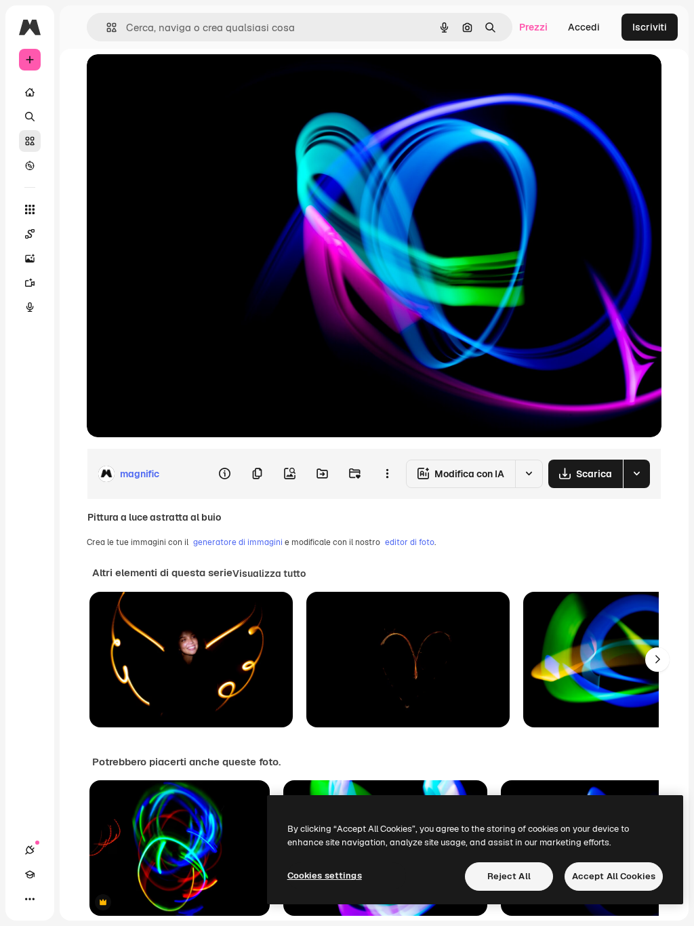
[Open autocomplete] (106, 27)
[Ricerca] (30, 116)
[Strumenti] (30, 209)
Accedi (584, 27)
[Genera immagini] (30, 258)
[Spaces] (30, 234)
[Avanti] (657, 659)
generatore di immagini (238, 542)
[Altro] (30, 899)
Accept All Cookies (613, 876)
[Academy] (30, 874)
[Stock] (30, 141)
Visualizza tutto (269, 573)
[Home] (30, 92)
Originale (176, 79)
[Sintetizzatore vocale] (30, 307)
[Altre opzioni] (387, 473)
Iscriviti (649, 27)
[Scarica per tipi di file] (636, 474)
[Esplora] (30, 165)
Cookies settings (324, 875)
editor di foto (409, 542)
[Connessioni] (30, 850)
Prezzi (533, 27)
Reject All (509, 876)
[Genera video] (30, 283)
